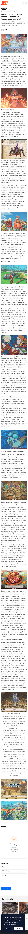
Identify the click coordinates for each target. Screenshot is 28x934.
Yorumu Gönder (6, 888)
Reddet (8, 928)
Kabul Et (18, 928)
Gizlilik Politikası (14, 922)
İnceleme (4, 8)
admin (6, 29)
